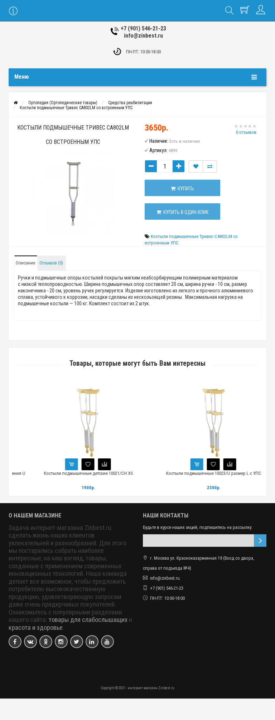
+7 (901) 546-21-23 (143, 28)
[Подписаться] (260, 540)
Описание (25, 263)
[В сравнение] (92, 464)
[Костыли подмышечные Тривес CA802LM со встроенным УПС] (73, 193)
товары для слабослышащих (88, 620)
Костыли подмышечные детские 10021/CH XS (76, 473)
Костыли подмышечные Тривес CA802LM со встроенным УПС (76, 107)
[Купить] (59, 464)
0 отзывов (246, 132)
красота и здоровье (36, 628)
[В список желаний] (196, 166)
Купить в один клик (184, 212)
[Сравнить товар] (210, 166)
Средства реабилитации (130, 102)
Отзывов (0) (51, 263)
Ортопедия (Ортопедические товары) (62, 102)
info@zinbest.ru (143, 35)
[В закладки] (75, 464)
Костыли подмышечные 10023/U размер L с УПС (201, 473)
